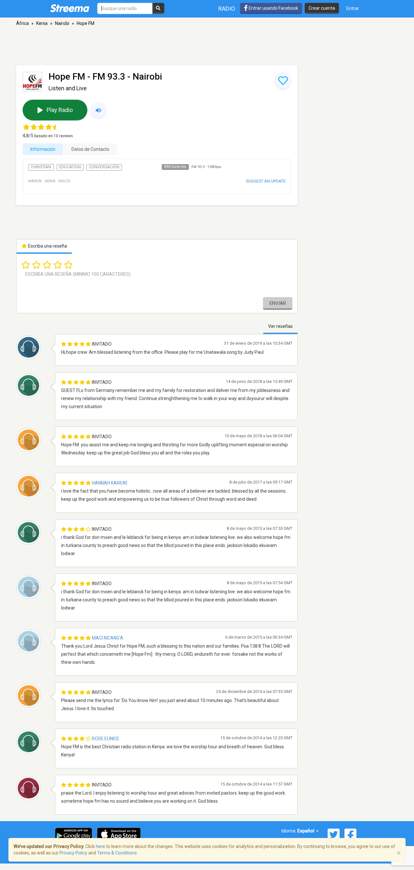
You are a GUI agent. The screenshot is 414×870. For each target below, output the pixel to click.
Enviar (277, 303)
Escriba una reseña (47, 246)
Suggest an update (266, 181)
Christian (41, 167)
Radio (226, 8)
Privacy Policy (73, 852)
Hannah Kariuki (109, 482)
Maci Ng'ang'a (107, 638)
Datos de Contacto (90, 149)
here (100, 846)
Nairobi (62, 23)
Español (306, 830)
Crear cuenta (322, 8)
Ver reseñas (280, 326)
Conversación (104, 167)
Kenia (42, 23)
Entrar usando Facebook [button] (273, 8)
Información (42, 149)
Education (70, 167)
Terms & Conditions (117, 852)
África (22, 23)
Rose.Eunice (105, 738)
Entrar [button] (352, 8)
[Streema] (69, 8)
